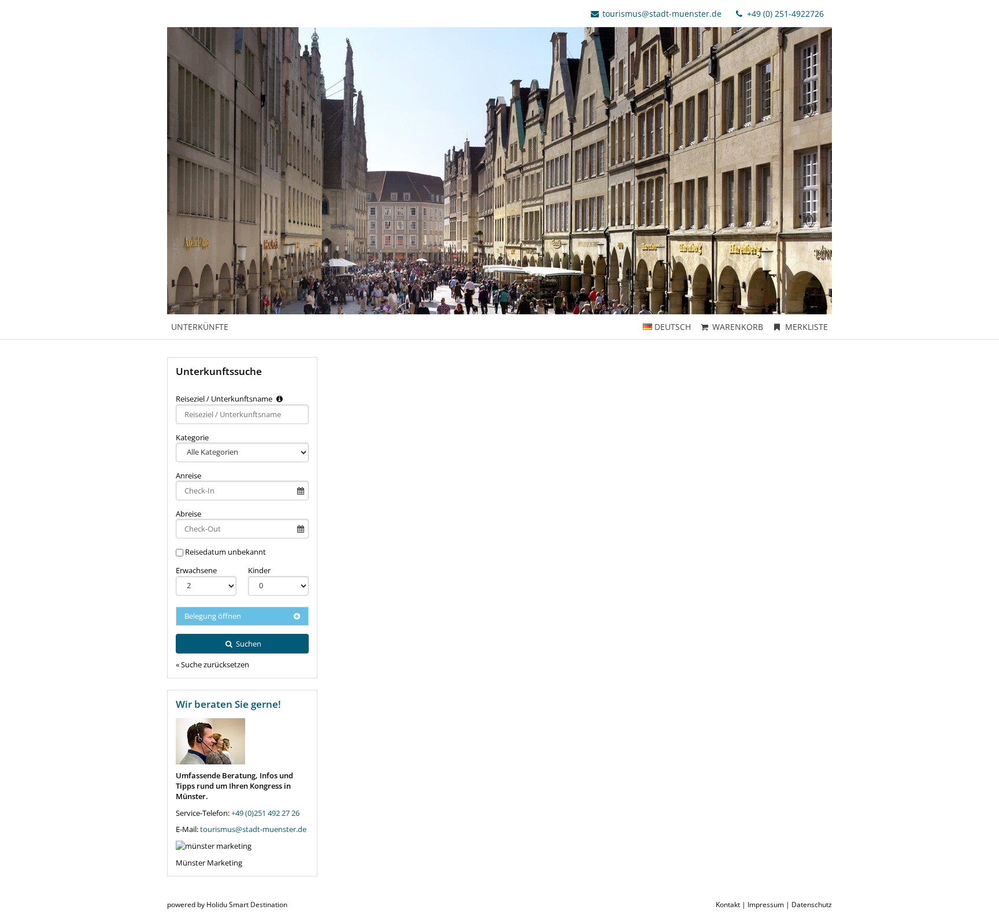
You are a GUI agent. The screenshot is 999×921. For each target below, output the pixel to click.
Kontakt (728, 904)
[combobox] (242, 414)
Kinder (259, 570)
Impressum (766, 904)
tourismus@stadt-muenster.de (662, 13)
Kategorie (192, 437)
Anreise (188, 475)
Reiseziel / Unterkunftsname (225, 398)
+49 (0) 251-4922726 (784, 13)
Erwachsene (196, 570)
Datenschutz (811, 904)
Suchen (247, 643)
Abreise (188, 513)
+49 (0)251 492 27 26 (265, 813)
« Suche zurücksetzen (212, 664)
